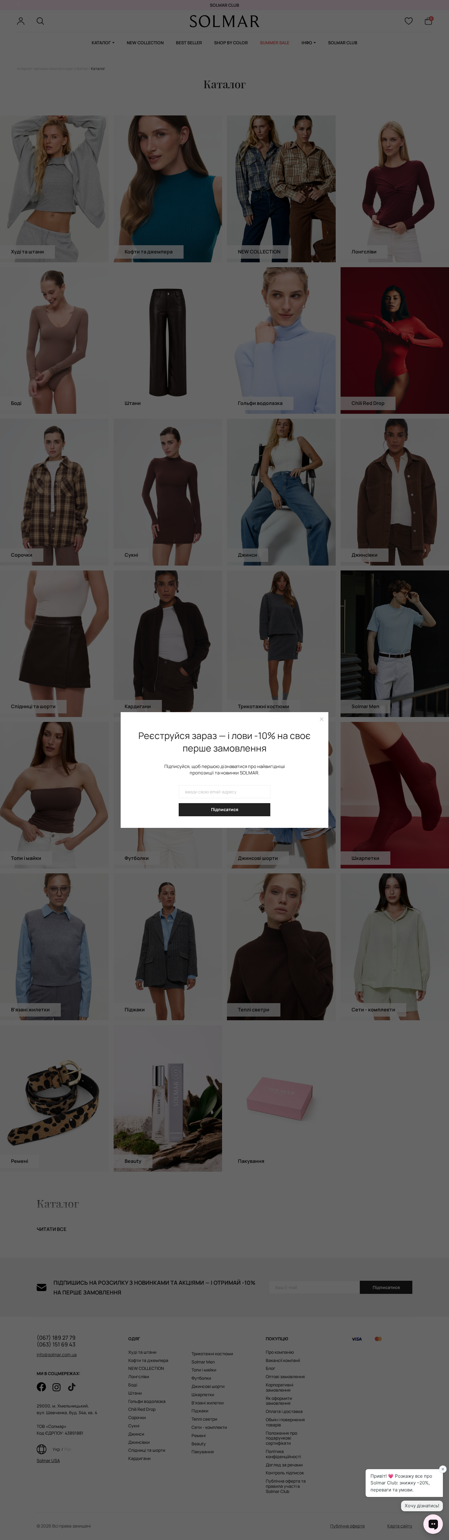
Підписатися (224, 809)
